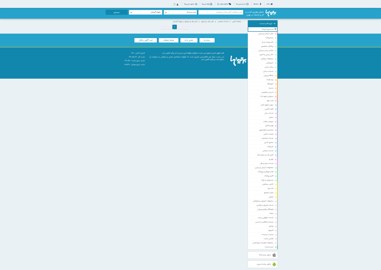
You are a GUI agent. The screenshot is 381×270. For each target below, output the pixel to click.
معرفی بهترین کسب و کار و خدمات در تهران (254, 13)
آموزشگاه (270, 83)
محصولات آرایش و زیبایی (264, 167)
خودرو (271, 159)
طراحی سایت (268, 238)
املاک (271, 213)
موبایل (271, 226)
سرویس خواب (268, 121)
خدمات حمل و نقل (266, 163)
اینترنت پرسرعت (267, 234)
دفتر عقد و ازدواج (207, 21)
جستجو (117, 12)
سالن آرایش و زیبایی (265, 33)
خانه (268, 4)
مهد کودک (269, 79)
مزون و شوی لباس (267, 104)
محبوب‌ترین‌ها (189, 4)
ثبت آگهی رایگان (146, 40)
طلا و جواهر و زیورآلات (265, 171)
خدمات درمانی (268, 71)
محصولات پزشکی (267, 58)
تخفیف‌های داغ (223, 4)
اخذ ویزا (270, 188)
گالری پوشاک (268, 175)
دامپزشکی (269, 62)
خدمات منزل (268, 113)
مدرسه (271, 88)
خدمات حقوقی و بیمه (265, 217)
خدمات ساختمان (267, 138)
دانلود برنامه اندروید (264, 264)
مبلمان (271, 117)
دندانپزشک (269, 37)
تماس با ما (189, 40)
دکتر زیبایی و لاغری (266, 54)
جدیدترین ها (241, 4)
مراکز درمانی (269, 67)
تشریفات (270, 146)
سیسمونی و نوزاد (267, 180)
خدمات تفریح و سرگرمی (264, 205)
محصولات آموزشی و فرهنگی (263, 201)
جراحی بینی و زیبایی (265, 50)
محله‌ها (256, 4)
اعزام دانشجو (268, 192)
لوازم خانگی (269, 125)
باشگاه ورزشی (268, 75)
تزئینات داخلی (268, 134)
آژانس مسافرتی (267, 184)
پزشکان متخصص (267, 46)
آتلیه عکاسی (269, 108)
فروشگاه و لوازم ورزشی (265, 209)
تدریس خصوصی (267, 92)
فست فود (270, 100)
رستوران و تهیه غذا (266, 96)
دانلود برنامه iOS (265, 254)
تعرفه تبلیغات (168, 40)
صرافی (271, 196)
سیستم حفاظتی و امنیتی (264, 221)
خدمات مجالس (268, 150)
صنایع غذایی (268, 142)
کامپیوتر (270, 230)
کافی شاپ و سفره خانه (265, 154)
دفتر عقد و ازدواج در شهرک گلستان (185, 21)
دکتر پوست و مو (267, 42)
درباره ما (207, 40)
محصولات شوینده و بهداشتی (263, 242)
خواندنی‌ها (206, 4)
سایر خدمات (269, 246)
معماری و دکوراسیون (266, 129)
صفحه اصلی (236, 21)
